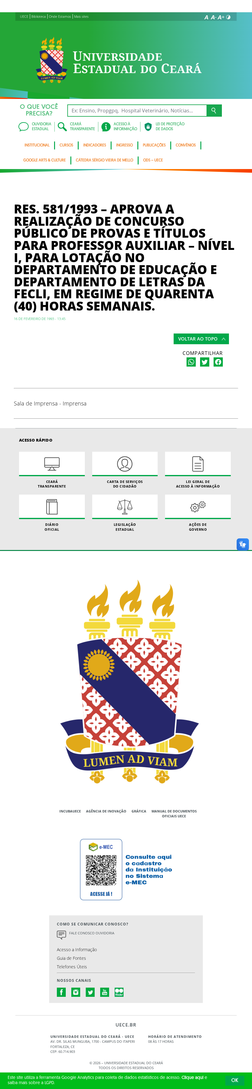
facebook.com (61, 992)
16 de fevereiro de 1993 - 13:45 (39, 318)
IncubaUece (70, 811)
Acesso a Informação (77, 949)
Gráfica (139, 811)
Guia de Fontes (71, 958)
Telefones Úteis (72, 967)
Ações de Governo (198, 526)
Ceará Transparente (52, 483)
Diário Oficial (52, 526)
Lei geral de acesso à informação (198, 483)
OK (234, 1080)
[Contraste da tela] (228, 17)
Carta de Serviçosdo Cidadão (125, 483)
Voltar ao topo (198, 339)
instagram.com (76, 992)
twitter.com (90, 992)
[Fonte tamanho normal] (206, 17)
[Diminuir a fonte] (213, 17)
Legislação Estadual (125, 526)
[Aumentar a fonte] (221, 17)
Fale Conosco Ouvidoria (91, 933)
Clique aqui (192, 1078)
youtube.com (104, 992)
